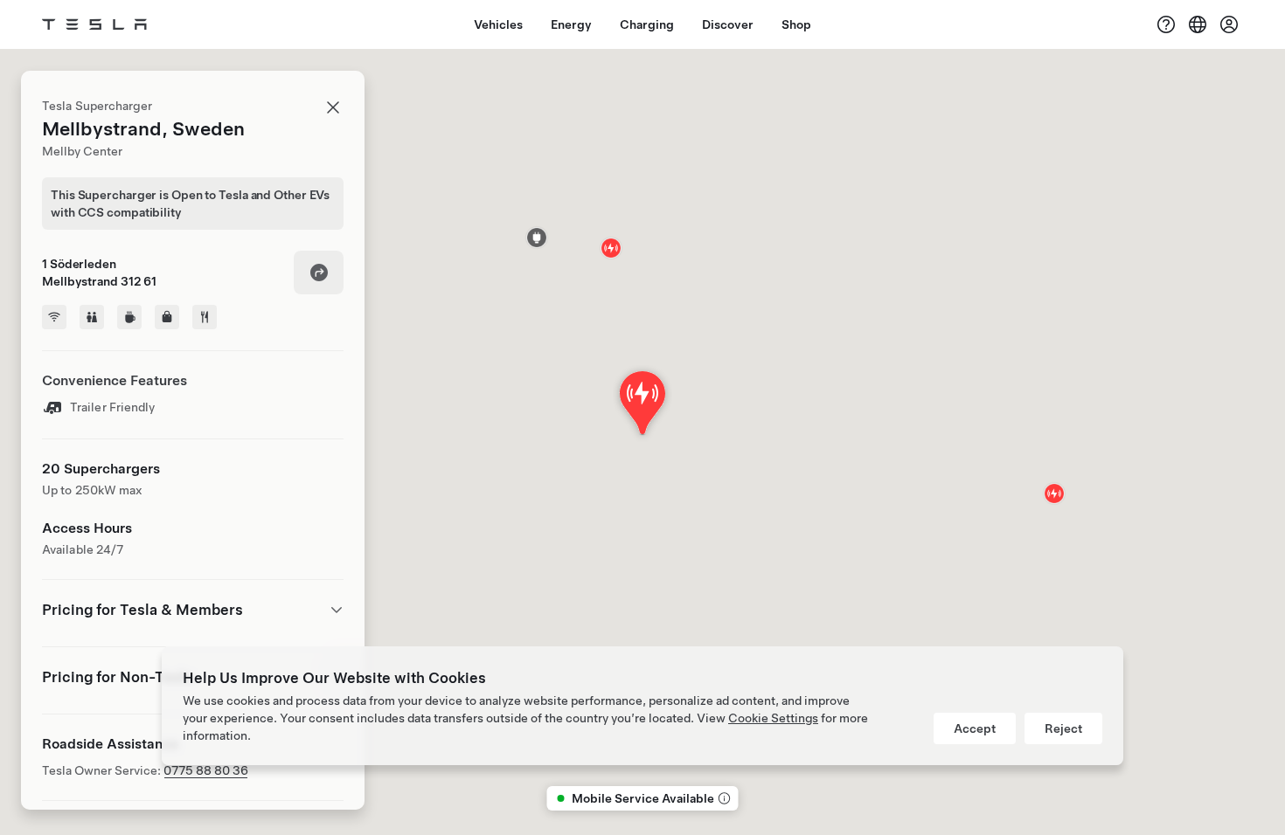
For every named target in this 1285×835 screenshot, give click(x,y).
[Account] (1229, 24)
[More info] (723, 798)
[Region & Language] (1198, 24)
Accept (975, 728)
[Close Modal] (333, 107)
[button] (537, 237)
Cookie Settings (773, 718)
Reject (1063, 728)
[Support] (1166, 24)
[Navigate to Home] (94, 24)
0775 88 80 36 (205, 770)
